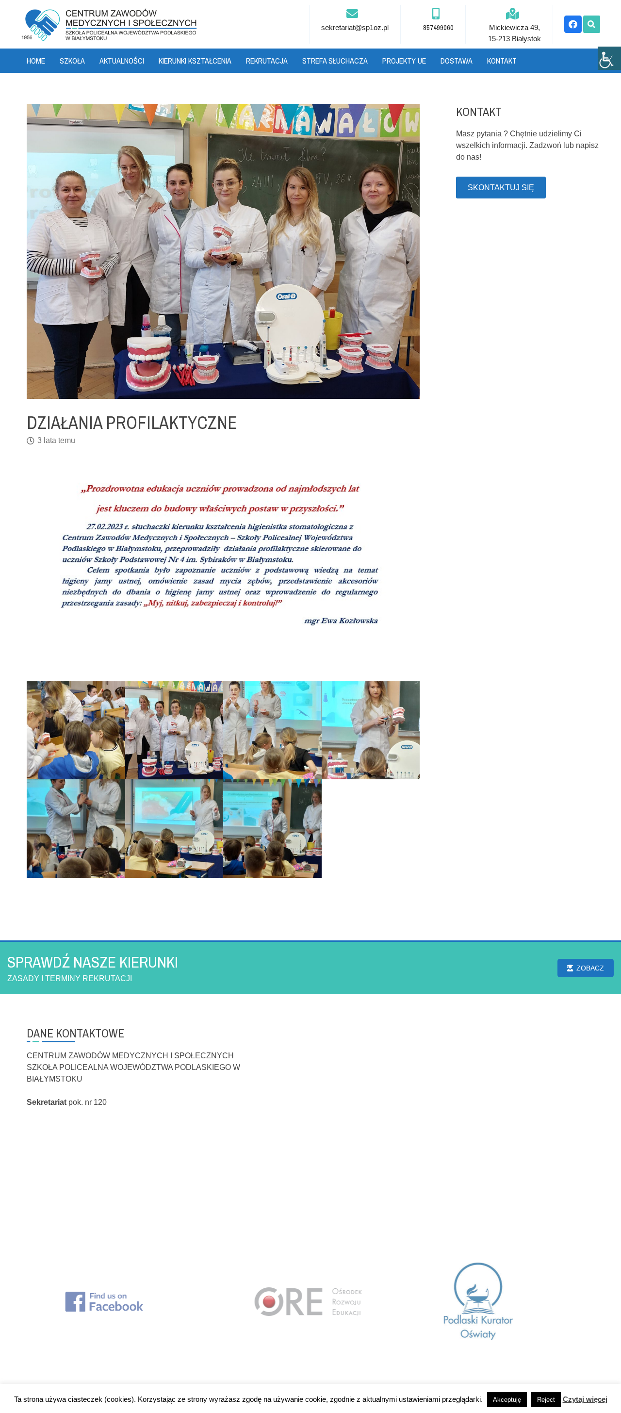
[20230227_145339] (76, 730)
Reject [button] (546, 1399)
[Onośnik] (109, 24)
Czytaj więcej (585, 1399)
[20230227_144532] (174, 828)
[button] (591, 24)
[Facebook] (573, 24)
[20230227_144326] (76, 828)
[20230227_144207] (272, 828)
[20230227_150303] (371, 730)
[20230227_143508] (174, 730)
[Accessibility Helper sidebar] (609, 58)
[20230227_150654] (272, 730)
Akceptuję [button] (507, 1399)
